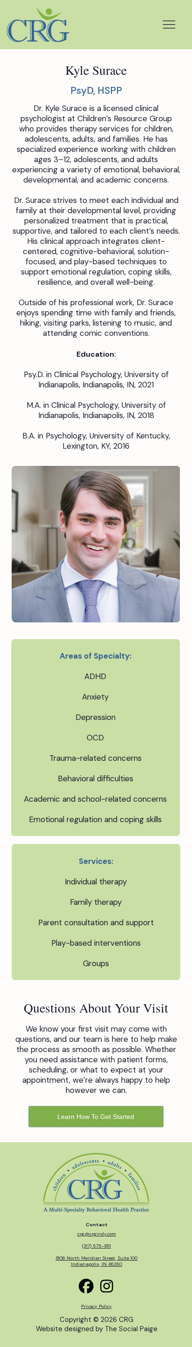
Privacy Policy (96, 1306)
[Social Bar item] (106, 1286)
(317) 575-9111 (96, 1246)
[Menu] (169, 24)
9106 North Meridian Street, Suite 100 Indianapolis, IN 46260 (96, 1261)
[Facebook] (86, 1286)
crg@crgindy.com (96, 1234)
